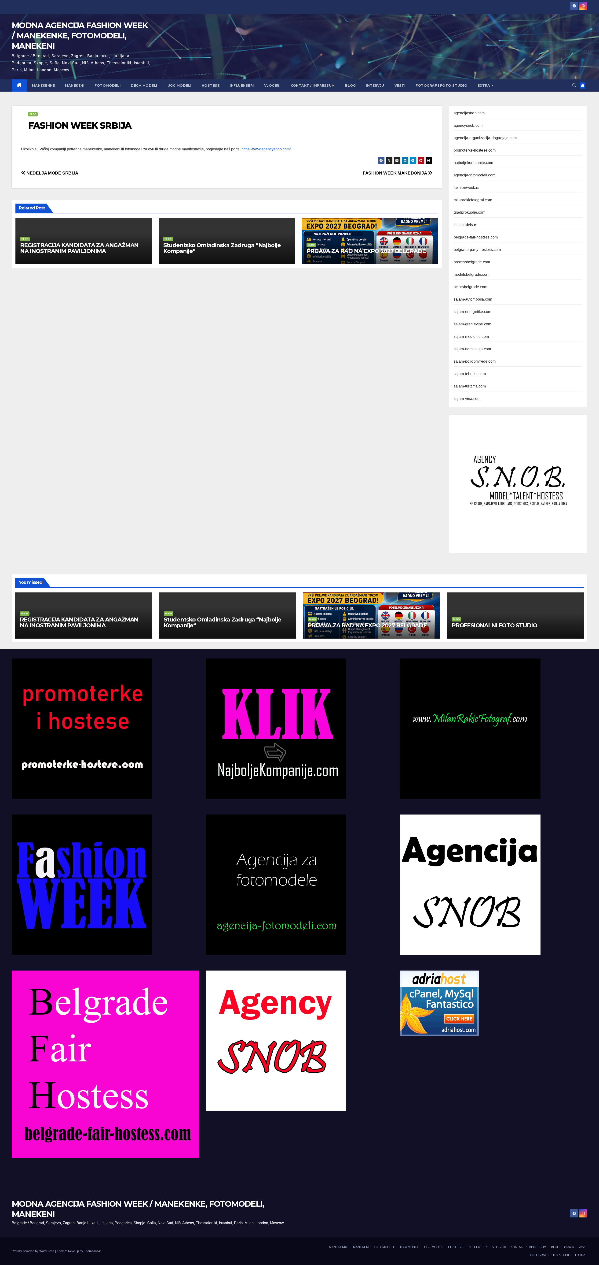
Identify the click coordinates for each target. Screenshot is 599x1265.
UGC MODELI (179, 85)
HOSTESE (211, 85)
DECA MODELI (144, 85)
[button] (574, 85)
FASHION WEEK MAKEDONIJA (395, 173)
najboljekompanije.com (473, 163)
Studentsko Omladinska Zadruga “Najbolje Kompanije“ (222, 248)
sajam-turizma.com (470, 386)
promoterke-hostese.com (475, 150)
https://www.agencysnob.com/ (266, 149)
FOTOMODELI (108, 85)
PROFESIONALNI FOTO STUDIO (494, 625)
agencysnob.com (468, 125)
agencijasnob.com (469, 113)
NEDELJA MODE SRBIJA (52, 173)
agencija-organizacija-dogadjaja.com (485, 138)
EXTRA (484, 85)
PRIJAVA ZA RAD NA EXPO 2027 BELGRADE (366, 251)
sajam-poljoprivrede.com (475, 361)
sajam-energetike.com (472, 312)
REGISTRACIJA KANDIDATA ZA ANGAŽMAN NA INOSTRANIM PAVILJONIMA (79, 248)
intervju (375, 85)
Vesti (399, 85)
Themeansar (92, 1251)
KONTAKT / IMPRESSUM (313, 85)
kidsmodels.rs (465, 225)
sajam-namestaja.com (472, 349)
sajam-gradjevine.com (472, 324)
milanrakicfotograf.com (473, 200)
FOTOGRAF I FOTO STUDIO (441, 85)
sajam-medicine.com (471, 337)
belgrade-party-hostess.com (477, 250)
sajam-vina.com (467, 399)
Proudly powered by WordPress (33, 1251)
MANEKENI (74, 85)
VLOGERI (272, 85)
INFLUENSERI (242, 85)
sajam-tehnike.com (470, 374)
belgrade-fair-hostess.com (476, 237)
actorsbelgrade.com (470, 287)
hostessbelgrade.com (472, 262)
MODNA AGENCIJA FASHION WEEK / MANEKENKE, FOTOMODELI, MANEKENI (80, 35)
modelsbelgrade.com (471, 274)
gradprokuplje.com (469, 212)
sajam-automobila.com (473, 299)
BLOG (350, 85)
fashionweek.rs (466, 188)
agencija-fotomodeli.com (475, 175)
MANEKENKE (43, 85)
